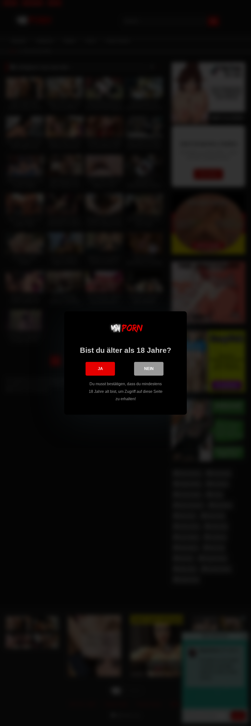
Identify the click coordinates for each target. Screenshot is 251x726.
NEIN (149, 369)
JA (100, 369)
